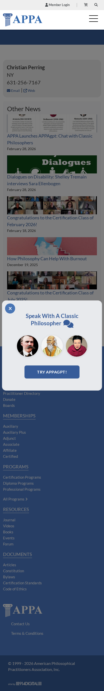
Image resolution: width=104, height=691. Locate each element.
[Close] (10, 308)
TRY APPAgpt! (52, 371)
